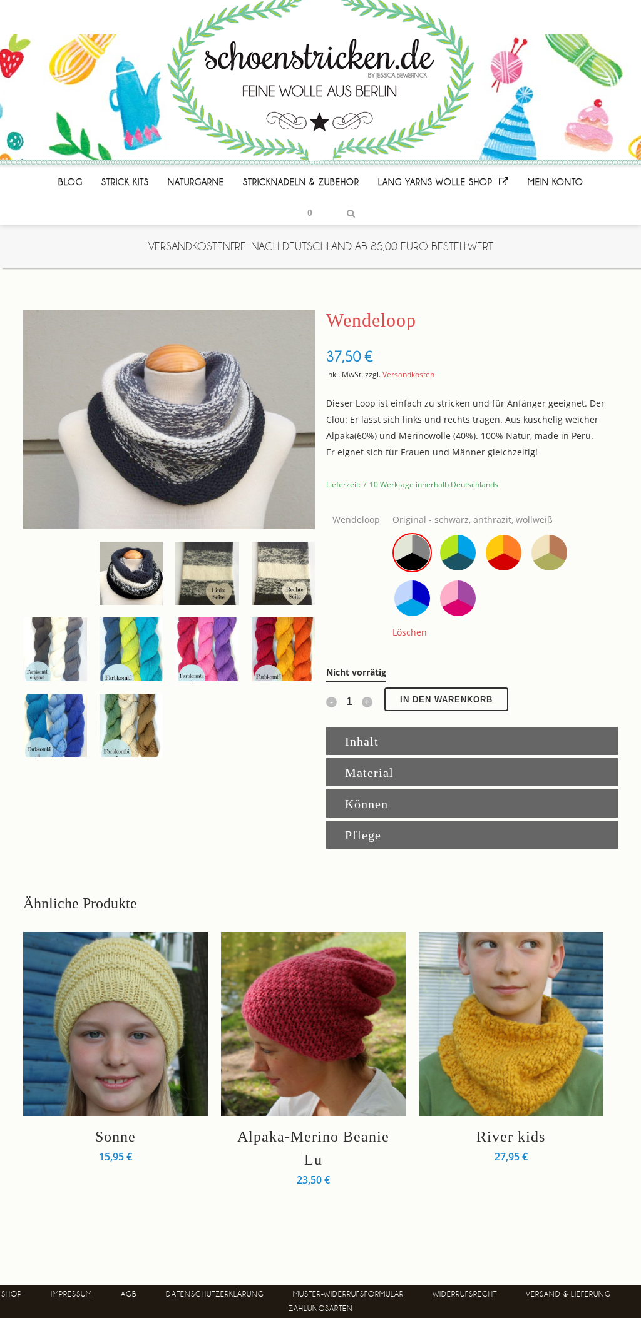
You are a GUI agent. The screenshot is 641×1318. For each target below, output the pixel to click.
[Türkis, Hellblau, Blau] (412, 598)
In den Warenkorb (446, 699)
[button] (412, 552)
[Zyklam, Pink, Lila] (458, 598)
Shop (11, 1294)
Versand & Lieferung (568, 1294)
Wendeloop (356, 519)
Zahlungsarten (321, 1308)
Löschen (409, 632)
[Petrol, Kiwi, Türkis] (458, 552)
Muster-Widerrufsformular (348, 1294)
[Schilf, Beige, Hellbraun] (549, 552)
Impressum (71, 1294)
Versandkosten (408, 374)
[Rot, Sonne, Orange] (503, 552)
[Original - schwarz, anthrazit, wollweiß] (412, 552)
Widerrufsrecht (465, 1294)
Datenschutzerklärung (215, 1294)
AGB (129, 1294)
